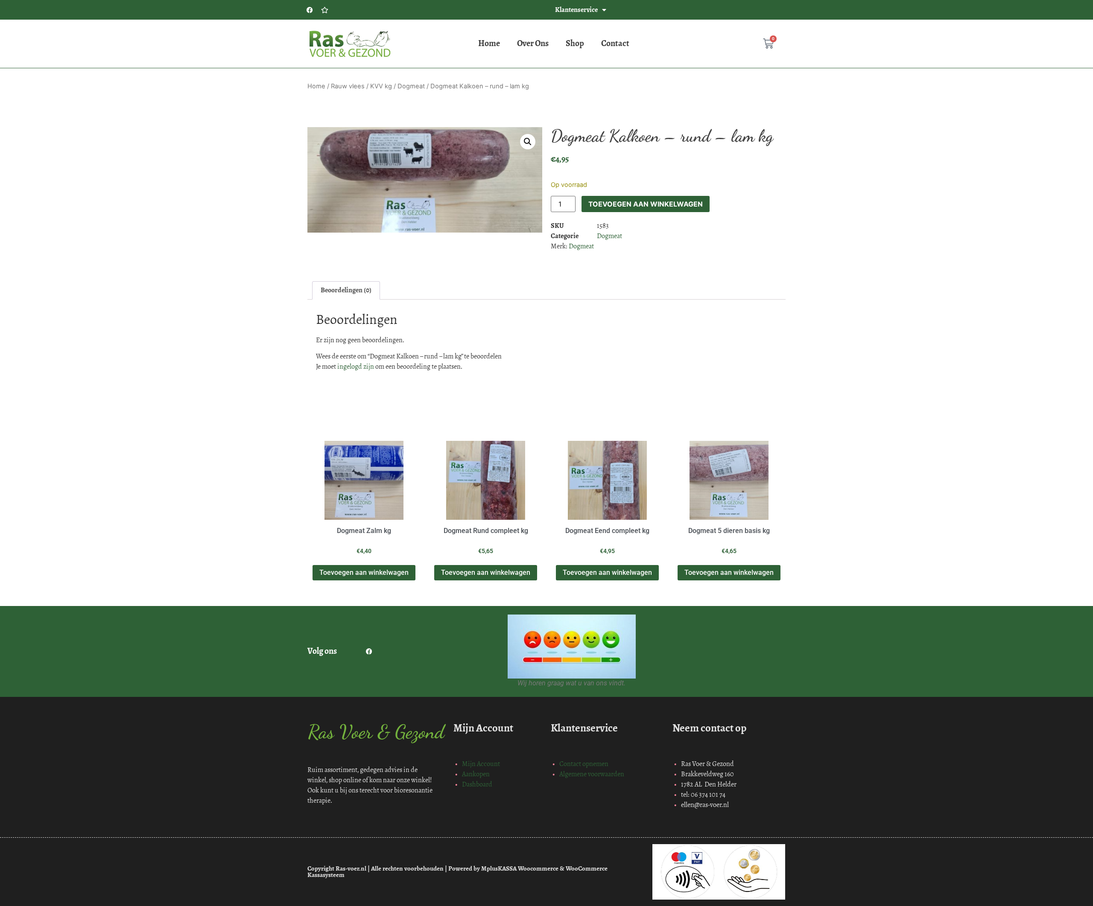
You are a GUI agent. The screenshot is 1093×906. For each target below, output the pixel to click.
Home (489, 43)
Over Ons (533, 43)
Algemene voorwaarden (591, 774)
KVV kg (381, 86)
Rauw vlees (348, 86)
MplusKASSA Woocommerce (519, 868)
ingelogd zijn (355, 366)
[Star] (324, 9)
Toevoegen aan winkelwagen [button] (364, 572)
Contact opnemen (583, 763)
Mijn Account (481, 763)
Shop (575, 43)
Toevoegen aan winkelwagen (645, 204)
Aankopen (476, 774)
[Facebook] (309, 9)
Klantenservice (576, 9)
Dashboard (477, 784)
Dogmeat (411, 86)
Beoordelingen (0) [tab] (346, 290)
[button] (527, 141)
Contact (615, 43)
